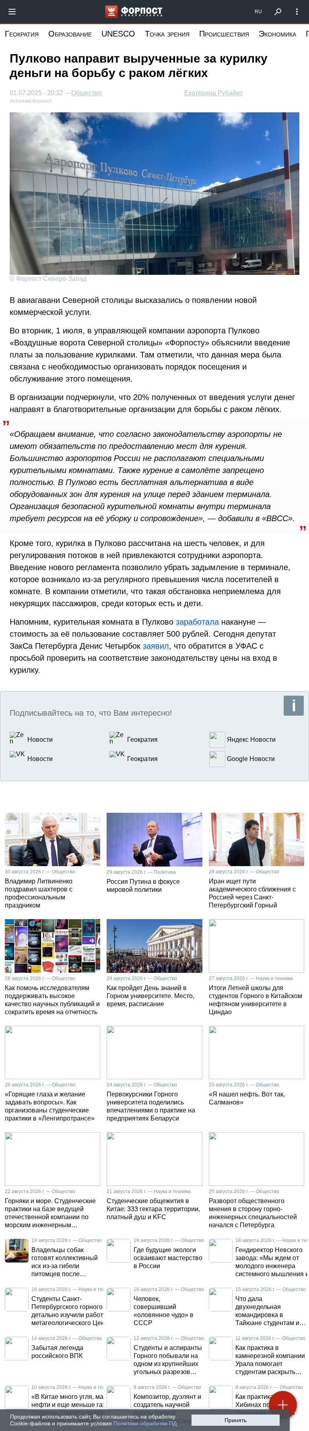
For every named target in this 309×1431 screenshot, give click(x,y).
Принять (236, 1420)
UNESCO (118, 33)
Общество (86, 93)
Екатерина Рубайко (213, 92)
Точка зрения (167, 33)
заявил (156, 645)
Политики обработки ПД (145, 1423)
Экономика (277, 33)
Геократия (22, 33)
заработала (197, 621)
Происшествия (224, 33)
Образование (70, 33)
